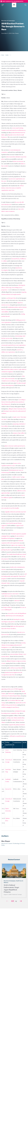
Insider (7, 55)
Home (2, 55)
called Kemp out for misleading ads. (15, 616)
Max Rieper (15, 33)
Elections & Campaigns (8, 20)
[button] (21, 901)
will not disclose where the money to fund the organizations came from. (12, 188)
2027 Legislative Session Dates (13, 1)
